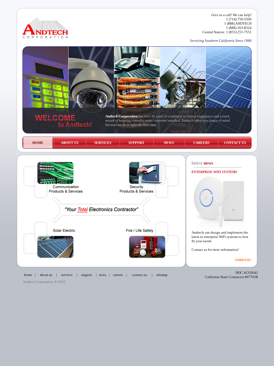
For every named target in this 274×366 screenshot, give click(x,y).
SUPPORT (136, 143)
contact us (242, 259)
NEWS (169, 143)
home (28, 275)
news (102, 275)
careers (118, 275)
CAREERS (201, 143)
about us (46, 275)
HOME (37, 143)
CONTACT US (235, 143)
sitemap (162, 275)
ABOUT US (69, 143)
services (67, 275)
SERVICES (102, 143)
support (86, 275)
